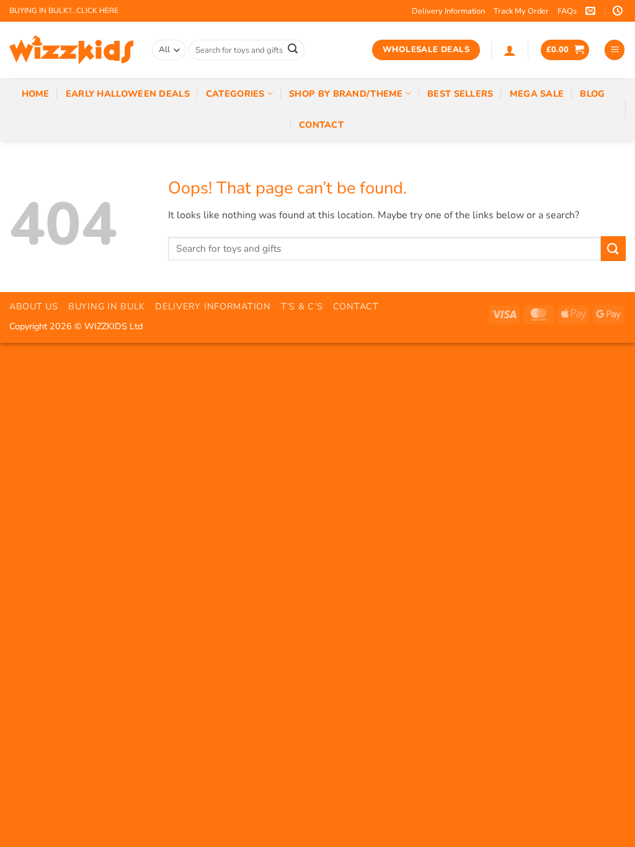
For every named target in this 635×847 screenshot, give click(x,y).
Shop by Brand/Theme (345, 93)
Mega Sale (537, 93)
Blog (592, 93)
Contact (321, 124)
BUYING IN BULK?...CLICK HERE (63, 11)
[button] (510, 50)
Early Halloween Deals (128, 93)
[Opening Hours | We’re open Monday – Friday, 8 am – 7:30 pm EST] (619, 11)
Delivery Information (448, 11)
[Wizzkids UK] (71, 49)
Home (36, 93)
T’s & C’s (301, 306)
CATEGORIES (235, 93)
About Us (33, 306)
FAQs (567, 11)
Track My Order (521, 11)
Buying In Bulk (106, 306)
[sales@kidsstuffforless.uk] (591, 11)
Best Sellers (460, 93)
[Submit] (292, 50)
